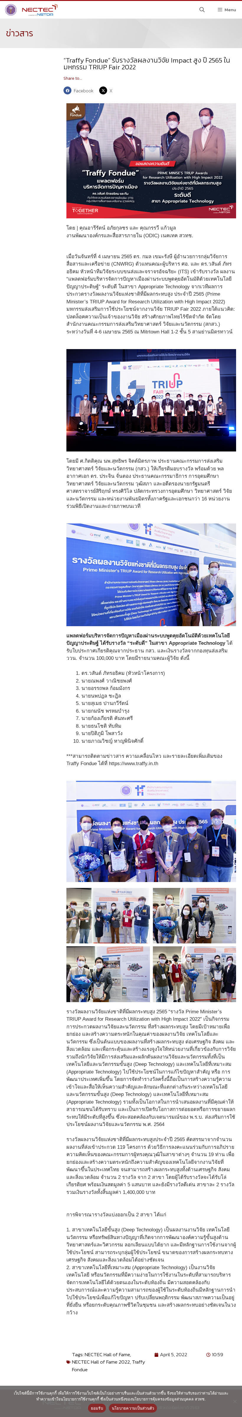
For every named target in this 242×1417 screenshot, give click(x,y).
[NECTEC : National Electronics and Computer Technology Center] (30, 10)
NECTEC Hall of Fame (107, 1354)
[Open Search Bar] (202, 10)
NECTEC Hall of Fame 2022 (101, 1362)
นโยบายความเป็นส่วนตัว (133, 1408)
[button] (79, 90)
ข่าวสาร (19, 33)
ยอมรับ (97, 1408)
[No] (235, 1401)
